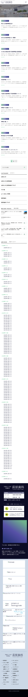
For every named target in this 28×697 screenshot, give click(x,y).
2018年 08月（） (8, 305)
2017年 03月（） (8, 326)
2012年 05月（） (8, 439)
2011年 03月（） (8, 465)
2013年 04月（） (8, 417)
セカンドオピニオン (6, 683)
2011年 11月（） (8, 452)
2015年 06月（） (8, 368)
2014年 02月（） (8, 397)
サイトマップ (15, 684)
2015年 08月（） (8, 364)
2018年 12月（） (8, 303)
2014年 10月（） (8, 384)
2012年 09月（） (8, 432)
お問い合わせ (15, 680)
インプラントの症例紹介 (15, 668)
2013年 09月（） (8, 409)
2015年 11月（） (8, 360)
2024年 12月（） (8, 261)
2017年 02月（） (8, 328)
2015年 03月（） (8, 373)
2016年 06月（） (8, 345)
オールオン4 (15, 660)
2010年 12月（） (8, 473)
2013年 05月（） (8, 416)
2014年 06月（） (8, 391)
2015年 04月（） (8, 371)
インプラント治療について (6, 666)
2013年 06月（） (8, 414)
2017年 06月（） (8, 322)
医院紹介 (5, 660)
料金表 (14, 673)
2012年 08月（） (8, 434)
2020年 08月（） (8, 290)
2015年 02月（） (8, 374)
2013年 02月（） (8, 420)
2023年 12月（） (8, 268)
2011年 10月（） (8, 454)
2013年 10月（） (8, 407)
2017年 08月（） (8, 318)
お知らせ (15, 682)
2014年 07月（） (8, 389)
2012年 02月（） (8, 443)
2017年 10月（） (8, 317)
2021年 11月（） (8, 281)
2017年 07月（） (8, 320)
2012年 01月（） (8, 445)
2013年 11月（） (8, 406)
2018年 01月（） (8, 310)
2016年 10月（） (8, 338)
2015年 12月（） (8, 358)
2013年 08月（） (8, 411)
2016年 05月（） (8, 346)
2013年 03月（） (8, 419)
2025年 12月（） (8, 253)
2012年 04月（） (8, 440)
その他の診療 (15, 671)
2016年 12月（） (8, 335)
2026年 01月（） (8, 247)
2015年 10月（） (8, 361)
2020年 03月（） (8, 291)
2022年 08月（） (8, 276)
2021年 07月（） (8, 283)
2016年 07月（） (8, 343)
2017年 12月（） (8, 315)
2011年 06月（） (8, 460)
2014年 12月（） (8, 381)
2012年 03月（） (8, 442)
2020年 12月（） (8, 288)
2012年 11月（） (8, 429)
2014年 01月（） (8, 399)
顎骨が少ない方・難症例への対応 (6, 678)
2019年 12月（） (8, 297)
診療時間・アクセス (15, 676)
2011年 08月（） (8, 457)
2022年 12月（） (8, 275)
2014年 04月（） (8, 394)
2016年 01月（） (8, 353)
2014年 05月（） (8, 392)
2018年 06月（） (8, 307)
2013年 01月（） (8, 422)
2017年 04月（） (8, 325)
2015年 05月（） (8, 369)
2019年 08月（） (8, 298)
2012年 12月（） (8, 427)
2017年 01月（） (8, 330)
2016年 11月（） (8, 336)
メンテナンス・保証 (15, 663)
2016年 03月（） (8, 350)
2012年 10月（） (8, 430)
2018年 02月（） (8, 308)
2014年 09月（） (8, 386)
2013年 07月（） (8, 412)
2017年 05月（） (8, 323)
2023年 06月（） (8, 269)
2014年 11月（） (8, 383)
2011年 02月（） (8, 467)
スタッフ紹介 (6, 662)
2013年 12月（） (8, 404)
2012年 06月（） (8, 437)
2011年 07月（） (8, 458)
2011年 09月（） (8, 455)
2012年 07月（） (8, 435)
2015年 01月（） (8, 376)
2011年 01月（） (8, 468)
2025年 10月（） (8, 256)
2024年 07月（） (8, 263)
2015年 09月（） (8, 363)
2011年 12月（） (8, 450)
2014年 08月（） (8, 388)
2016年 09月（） (8, 340)
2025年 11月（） (8, 254)
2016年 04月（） (8, 348)
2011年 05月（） (8, 462)
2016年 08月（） (8, 341)
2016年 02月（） (8, 351)
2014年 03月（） (8, 396)
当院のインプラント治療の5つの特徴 (6, 671)
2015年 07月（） (8, 366)
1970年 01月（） (8, 479)
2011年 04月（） (8, 463)
